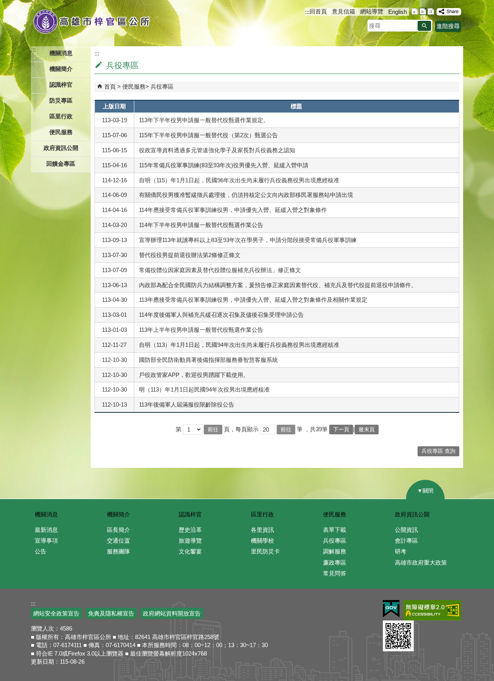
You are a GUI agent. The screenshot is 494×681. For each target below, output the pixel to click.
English (397, 11)
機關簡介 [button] (61, 69)
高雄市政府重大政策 (421, 562)
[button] (424, 26)
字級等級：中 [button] (422, 11)
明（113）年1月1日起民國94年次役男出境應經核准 (204, 389)
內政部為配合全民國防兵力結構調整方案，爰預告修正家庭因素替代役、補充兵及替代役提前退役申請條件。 (278, 285)
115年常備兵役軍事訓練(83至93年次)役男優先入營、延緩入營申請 (223, 165)
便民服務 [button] (61, 132)
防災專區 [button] (61, 100)
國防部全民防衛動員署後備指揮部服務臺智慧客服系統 (208, 359)
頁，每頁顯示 (241, 429)
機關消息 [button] (61, 53)
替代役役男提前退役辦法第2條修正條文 (189, 255)
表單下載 (334, 529)
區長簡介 (118, 529)
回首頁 (318, 11)
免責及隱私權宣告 (111, 613)
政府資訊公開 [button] (61, 148)
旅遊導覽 (190, 540)
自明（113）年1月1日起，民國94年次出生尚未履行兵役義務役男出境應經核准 (239, 344)
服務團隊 (118, 551)
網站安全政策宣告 (56, 613)
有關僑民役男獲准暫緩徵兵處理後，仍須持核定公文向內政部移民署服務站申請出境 (246, 195)
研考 (400, 551)
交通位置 (118, 540)
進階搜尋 (448, 26)
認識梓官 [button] (61, 84)
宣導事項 (46, 540)
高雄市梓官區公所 (91, 21)
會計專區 (406, 540)
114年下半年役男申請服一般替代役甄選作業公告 (201, 225)
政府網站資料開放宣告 (172, 613)
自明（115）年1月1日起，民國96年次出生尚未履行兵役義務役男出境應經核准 (239, 180)
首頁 (110, 86)
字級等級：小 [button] (414, 11)
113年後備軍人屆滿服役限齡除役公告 (186, 404)
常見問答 (334, 573)
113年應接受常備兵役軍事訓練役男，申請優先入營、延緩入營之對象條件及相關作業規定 (253, 299)
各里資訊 (262, 529)
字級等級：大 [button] (431, 11)
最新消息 (46, 529)
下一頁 (341, 429)
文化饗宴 (190, 551)
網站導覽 (371, 11)
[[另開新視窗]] (448, 11)
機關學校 (262, 540)
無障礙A (432, 610)
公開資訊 (406, 529)
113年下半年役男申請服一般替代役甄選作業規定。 (204, 120)
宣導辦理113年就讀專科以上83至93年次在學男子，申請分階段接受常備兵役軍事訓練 (248, 240)
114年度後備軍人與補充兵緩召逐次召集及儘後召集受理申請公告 (221, 314)
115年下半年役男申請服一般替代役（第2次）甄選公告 (208, 135)
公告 (40, 551)
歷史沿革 (190, 529)
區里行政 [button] (61, 116)
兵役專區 (162, 86)
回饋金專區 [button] (60, 163)
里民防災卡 (265, 551)
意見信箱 (343, 11)
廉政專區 (334, 562)
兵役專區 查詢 (438, 451)
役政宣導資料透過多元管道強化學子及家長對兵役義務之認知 (217, 150)
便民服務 (133, 86)
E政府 (391, 608)
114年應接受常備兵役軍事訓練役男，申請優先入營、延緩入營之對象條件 (233, 210)
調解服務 (334, 551)
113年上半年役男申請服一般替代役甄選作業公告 (201, 329)
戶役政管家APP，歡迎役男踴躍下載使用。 (194, 375)
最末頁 (367, 429)
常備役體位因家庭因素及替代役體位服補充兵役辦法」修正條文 (220, 270)
